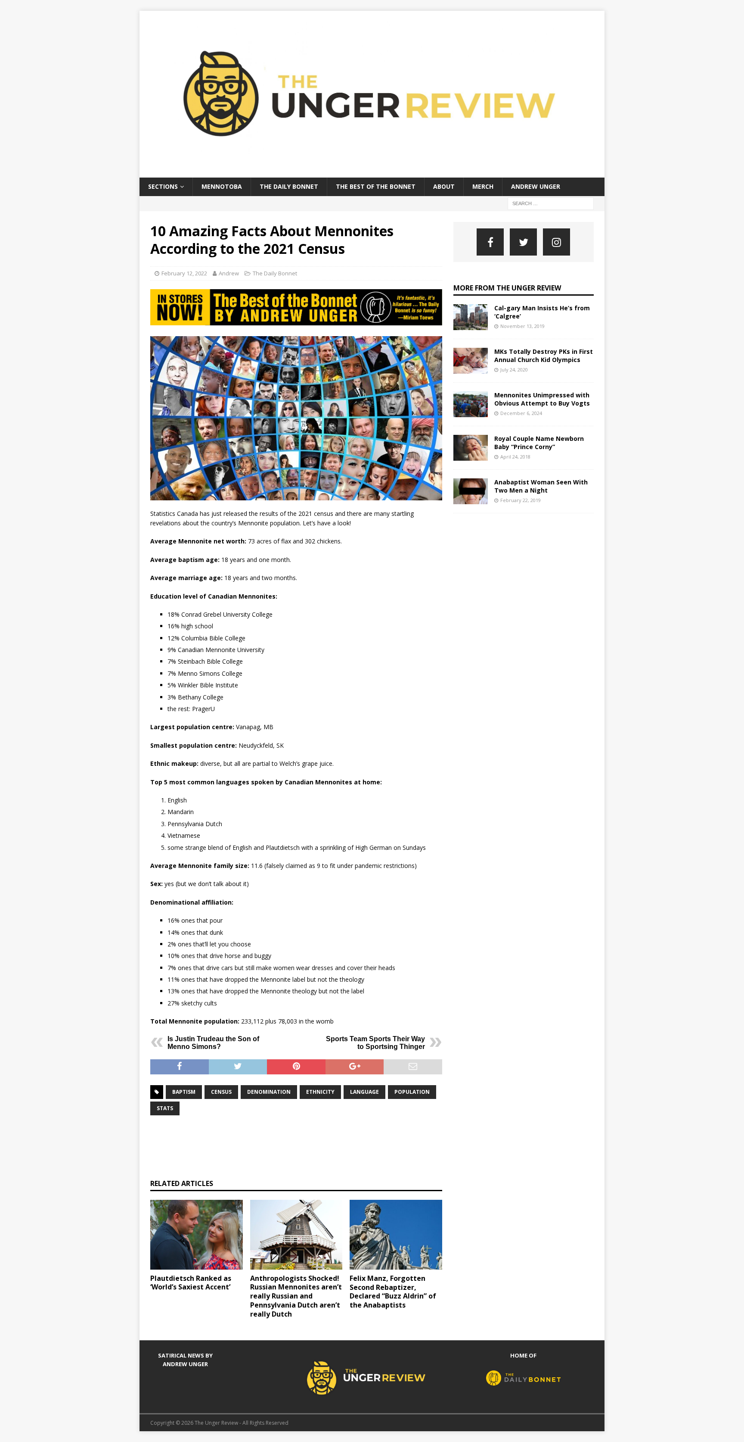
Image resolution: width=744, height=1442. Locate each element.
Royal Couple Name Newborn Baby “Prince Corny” (539, 442)
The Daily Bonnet (289, 186)
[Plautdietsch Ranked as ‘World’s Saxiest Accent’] (196, 1234)
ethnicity (320, 1092)
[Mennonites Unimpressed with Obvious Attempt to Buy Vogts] (470, 404)
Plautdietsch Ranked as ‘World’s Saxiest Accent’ (190, 1282)
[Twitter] (523, 242)
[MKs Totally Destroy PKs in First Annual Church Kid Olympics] (470, 361)
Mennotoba (222, 186)
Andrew (229, 273)
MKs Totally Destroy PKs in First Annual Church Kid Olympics (543, 355)
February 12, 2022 (184, 273)
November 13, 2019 (522, 326)
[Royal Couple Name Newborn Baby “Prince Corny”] (470, 448)
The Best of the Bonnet (375, 186)
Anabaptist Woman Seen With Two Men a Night (541, 486)
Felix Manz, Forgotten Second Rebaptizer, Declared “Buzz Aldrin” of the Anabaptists (393, 1291)
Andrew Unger (535, 186)
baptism (183, 1092)
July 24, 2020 (514, 369)
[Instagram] (556, 242)
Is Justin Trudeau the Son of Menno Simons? (213, 1042)
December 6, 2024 (521, 413)
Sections (163, 186)
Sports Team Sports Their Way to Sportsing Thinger (375, 1042)
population (412, 1092)
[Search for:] (551, 203)
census (221, 1092)
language (364, 1092)
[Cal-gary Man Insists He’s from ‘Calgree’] (470, 317)
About (444, 186)
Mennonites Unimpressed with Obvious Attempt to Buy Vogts (542, 399)
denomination (269, 1092)
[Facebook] (490, 242)
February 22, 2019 (520, 500)
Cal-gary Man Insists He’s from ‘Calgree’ (542, 312)
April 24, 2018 (515, 456)
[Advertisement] (307, 1146)
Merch (482, 186)
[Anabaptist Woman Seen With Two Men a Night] (470, 491)
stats (165, 1108)
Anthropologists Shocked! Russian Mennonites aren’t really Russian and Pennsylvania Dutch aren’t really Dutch (296, 1296)
